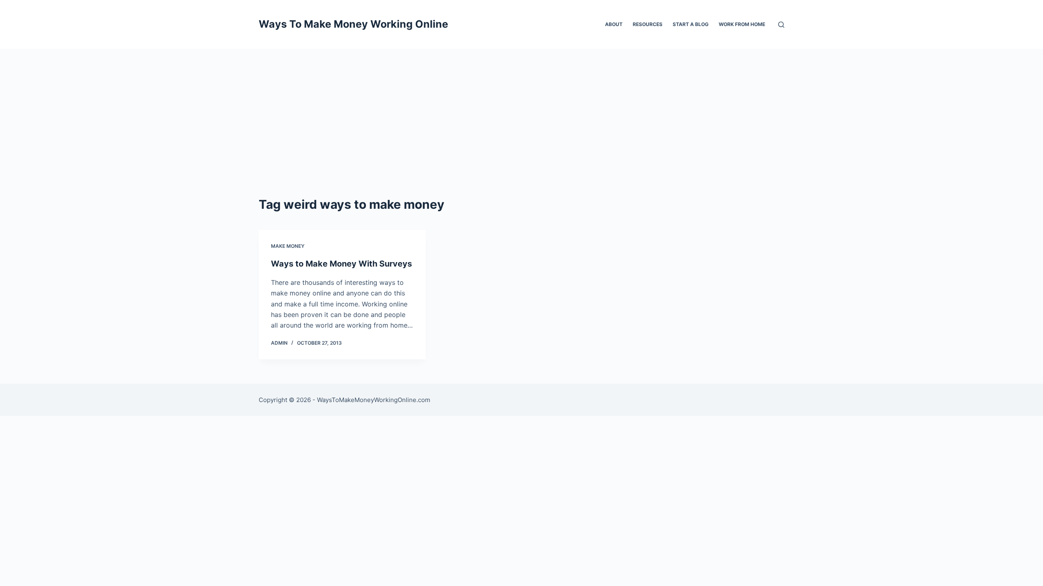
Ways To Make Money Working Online (353, 24)
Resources (647, 24)
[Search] (781, 25)
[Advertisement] (521, 110)
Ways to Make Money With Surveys (341, 264)
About (614, 24)
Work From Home (742, 24)
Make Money (287, 246)
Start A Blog (691, 24)
